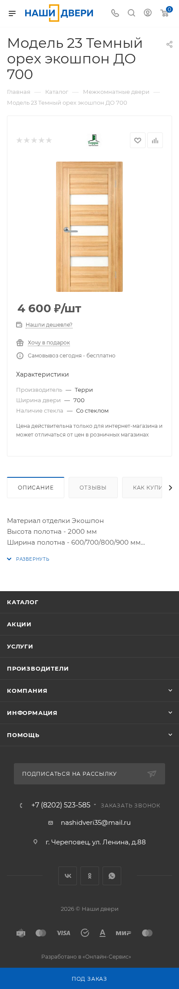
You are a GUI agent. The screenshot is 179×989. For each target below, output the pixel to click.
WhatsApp (112, 876)
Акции (19, 624)
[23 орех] (89, 227)
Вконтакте (67, 876)
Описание (35, 487)
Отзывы (93, 487)
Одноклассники (89, 876)
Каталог (23, 602)
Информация (32, 712)
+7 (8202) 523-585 (60, 805)
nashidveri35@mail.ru (96, 822)
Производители (38, 668)
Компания (27, 690)
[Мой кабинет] (148, 14)
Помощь (23, 734)
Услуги (20, 646)
